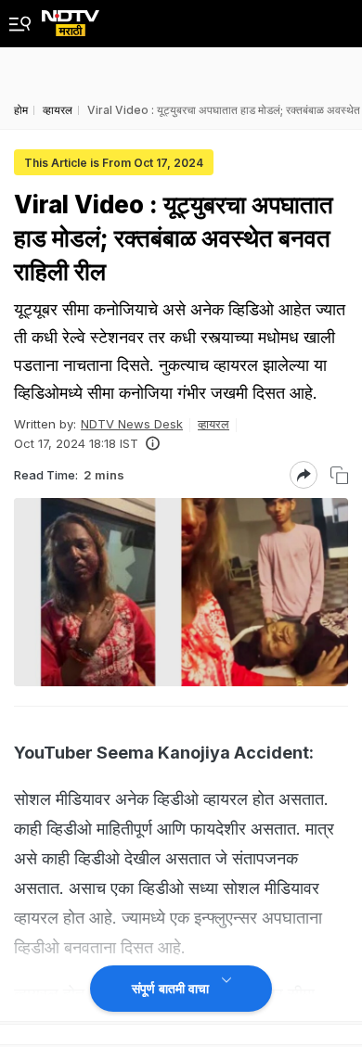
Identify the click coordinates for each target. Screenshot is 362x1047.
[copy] (339, 475)
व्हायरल (213, 423)
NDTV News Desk (132, 423)
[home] (70, 18)
